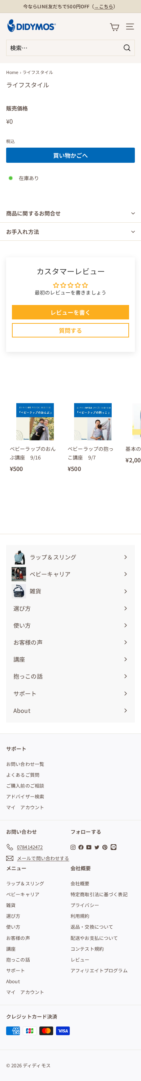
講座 (11, 948)
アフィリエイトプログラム (99, 970)
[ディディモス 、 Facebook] (81, 847)
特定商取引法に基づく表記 (99, 894)
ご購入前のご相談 (25, 785)
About (13, 981)
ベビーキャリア (22, 894)
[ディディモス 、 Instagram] (73, 847)
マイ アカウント (25, 807)
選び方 (13, 915)
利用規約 (80, 915)
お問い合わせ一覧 (25, 763)
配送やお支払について (94, 937)
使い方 (13, 926)
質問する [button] (70, 330)
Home (12, 72)
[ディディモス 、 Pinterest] (104, 847)
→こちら (103, 6)
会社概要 (80, 883)
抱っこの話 (18, 959)
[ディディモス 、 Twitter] (96, 847)
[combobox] (70, 48)
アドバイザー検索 (25, 796)
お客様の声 (18, 937)
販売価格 (17, 108)
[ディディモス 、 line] (114, 847)
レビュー (80, 959)
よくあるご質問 (22, 774)
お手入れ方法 (22, 231)
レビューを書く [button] (70, 312)
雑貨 (11, 905)
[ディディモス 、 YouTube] (88, 847)
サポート (15, 970)
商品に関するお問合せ (33, 213)
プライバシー (84, 905)
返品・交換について (91, 926)
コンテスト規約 (87, 948)
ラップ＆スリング (25, 883)
